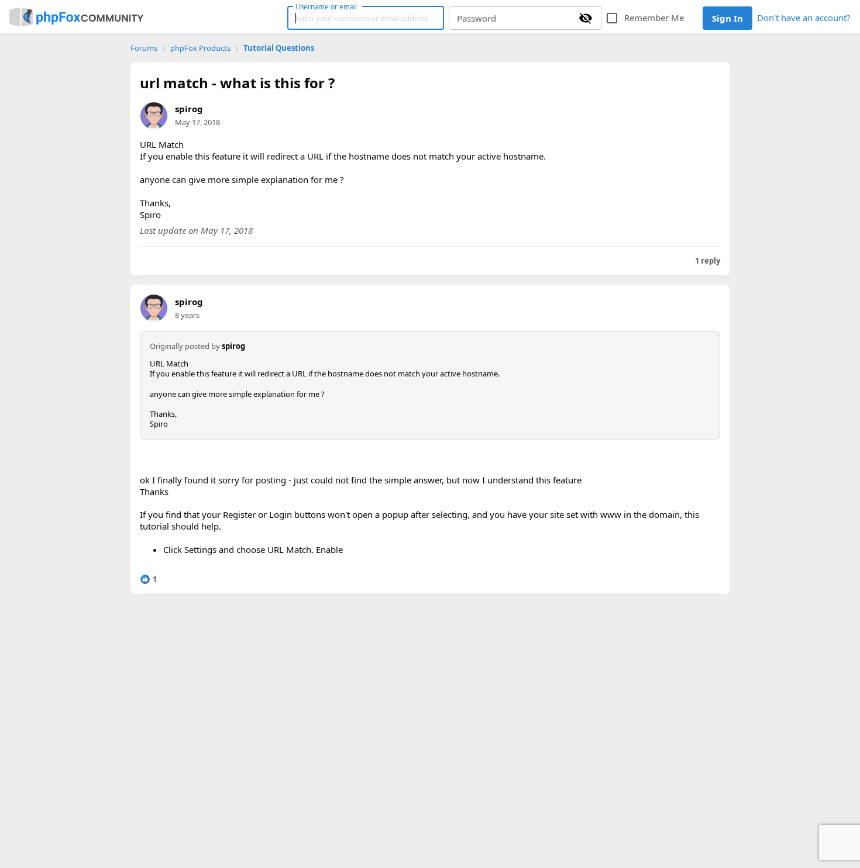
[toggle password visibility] (585, 18)
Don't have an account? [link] (804, 17)
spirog (189, 109)
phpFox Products (200, 48)
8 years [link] (187, 315)
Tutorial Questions (278, 48)
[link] (76, 17)
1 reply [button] (707, 261)
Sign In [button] (727, 18)
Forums (143, 48)
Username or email (326, 6)
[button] (148, 579)
